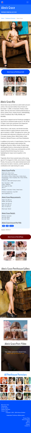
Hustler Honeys (4, 407)
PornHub (11, 226)
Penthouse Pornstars (10, 18)
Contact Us (27, 425)
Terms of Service (26, 419)
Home (2, 18)
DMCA (28, 421)
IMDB (3, 226)
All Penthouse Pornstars (15, 374)
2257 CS (28, 422)
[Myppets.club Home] (2, 2)
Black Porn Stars (5, 404)
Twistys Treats (4, 411)
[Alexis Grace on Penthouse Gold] (15, 44)
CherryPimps (4, 406)
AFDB (7, 226)
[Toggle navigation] (27, 2)
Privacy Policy (26, 418)
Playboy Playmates (5, 409)
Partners (28, 424)
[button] (2, 294)
